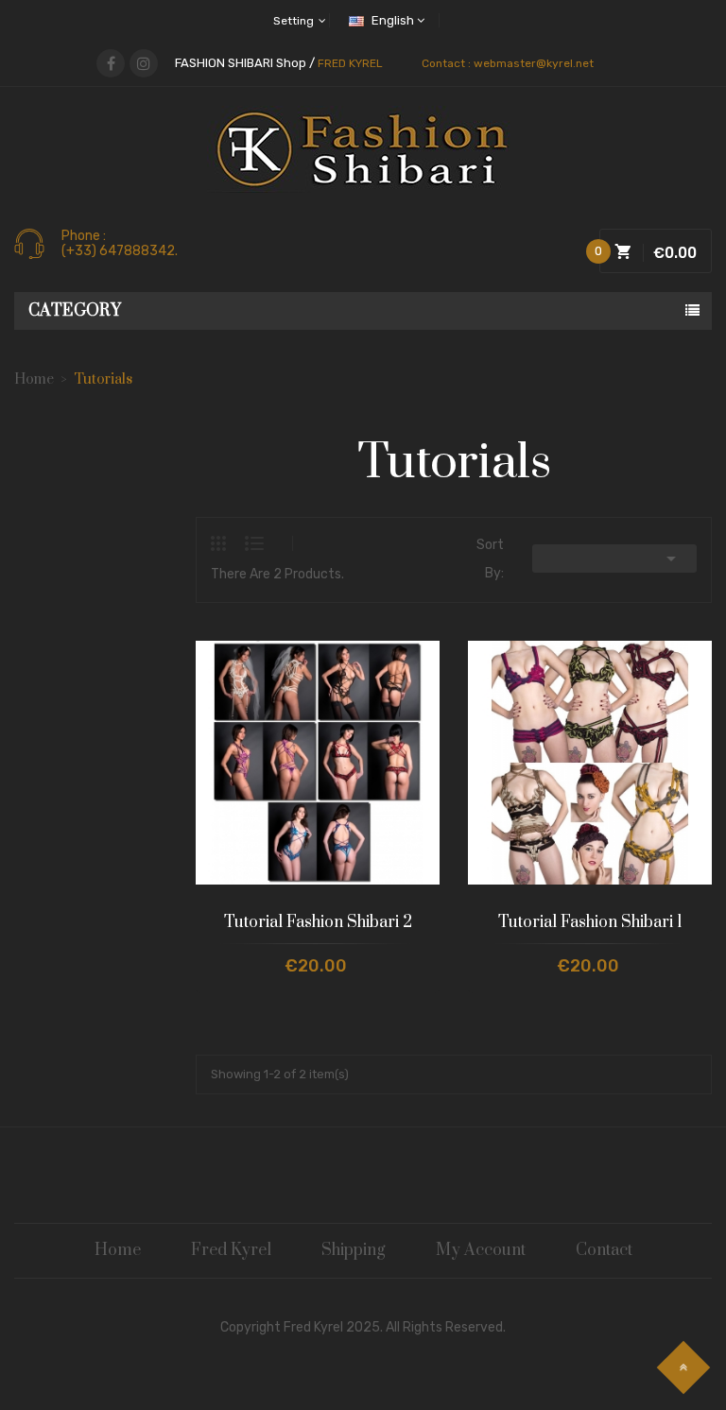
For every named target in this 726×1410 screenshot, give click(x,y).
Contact (604, 1250)
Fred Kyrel (231, 1250)
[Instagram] (144, 63)
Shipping (353, 1250)
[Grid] (228, 543)
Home (118, 1250)
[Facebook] (110, 63)
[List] (254, 543)
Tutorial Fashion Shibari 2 (318, 922)
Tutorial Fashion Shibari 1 (590, 922)
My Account (481, 1250)
